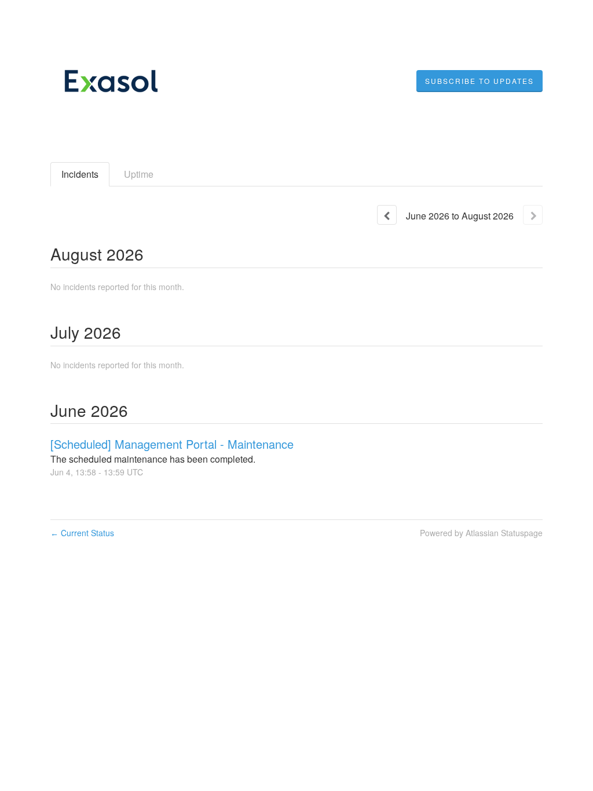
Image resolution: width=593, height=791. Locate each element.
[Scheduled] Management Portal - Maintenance (172, 443)
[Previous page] (387, 215)
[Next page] (533, 215)
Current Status (82, 533)
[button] (479, 81)
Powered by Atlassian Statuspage (481, 533)
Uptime (138, 174)
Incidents (79, 174)
